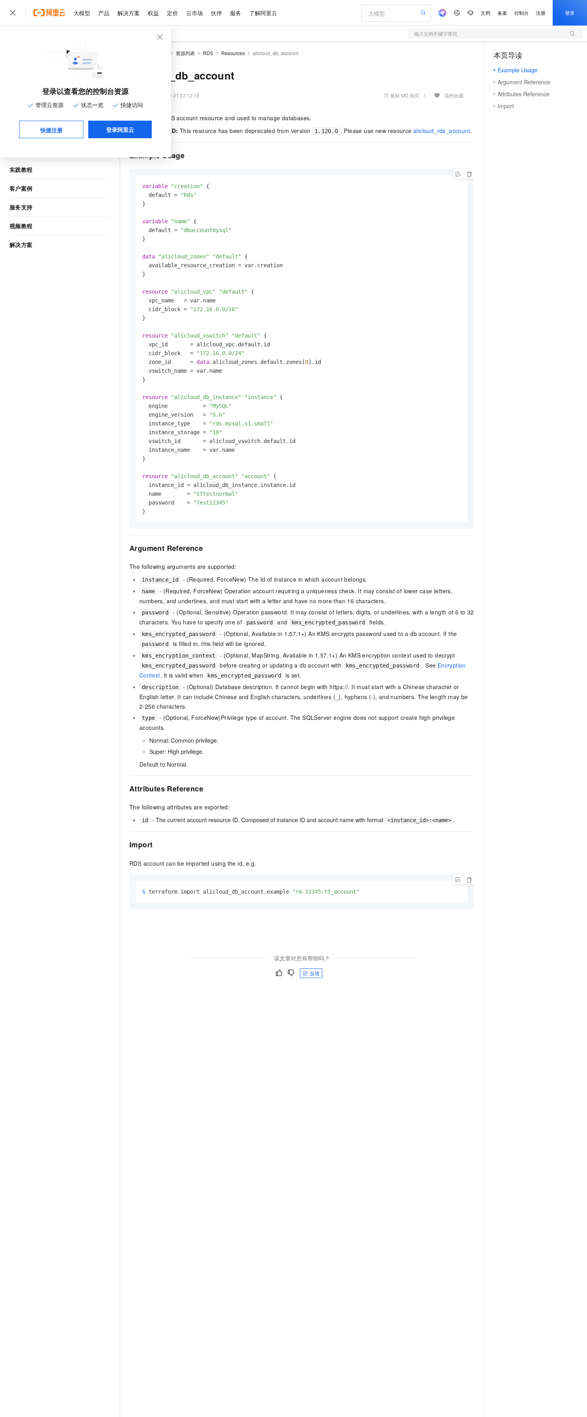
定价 (172, 13)
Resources (233, 53)
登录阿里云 (120, 129)
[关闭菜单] (13, 13)
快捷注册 (51, 130)
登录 (570, 12)
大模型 (81, 13)
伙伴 (216, 13)
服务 (235, 13)
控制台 (521, 12)
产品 (103, 13)
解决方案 (128, 13)
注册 (540, 12)
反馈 (314, 973)
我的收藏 (454, 95)
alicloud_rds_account (441, 131)
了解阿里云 (263, 13)
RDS (208, 53)
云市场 (194, 13)
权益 (153, 13)
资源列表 (185, 53)
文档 (485, 12)
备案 (502, 12)
